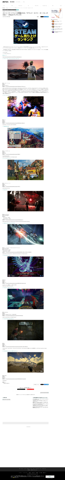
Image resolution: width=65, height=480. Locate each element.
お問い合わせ (33, 472)
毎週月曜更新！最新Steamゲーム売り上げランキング (9, 9)
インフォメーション (28, 5)
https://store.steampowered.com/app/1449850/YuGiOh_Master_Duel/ (16, 283)
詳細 (13, 477)
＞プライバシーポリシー (50, 478)
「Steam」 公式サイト (6, 383)
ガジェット (61, 5)
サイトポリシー (20, 472)
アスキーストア (20, 5)
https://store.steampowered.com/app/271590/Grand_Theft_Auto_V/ (15, 86)
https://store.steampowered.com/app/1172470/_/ (13, 186)
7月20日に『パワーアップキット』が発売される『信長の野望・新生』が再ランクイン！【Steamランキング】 (40, 402)
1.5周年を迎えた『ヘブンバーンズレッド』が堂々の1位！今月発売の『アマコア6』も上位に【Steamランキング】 (40, 405)
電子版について (44, 472)
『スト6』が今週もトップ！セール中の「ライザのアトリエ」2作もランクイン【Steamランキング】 (40, 399)
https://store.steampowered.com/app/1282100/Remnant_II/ (14, 219)
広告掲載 (37, 472)
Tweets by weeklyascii (28, 426)
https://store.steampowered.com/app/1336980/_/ (13, 154)
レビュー (45, 5)
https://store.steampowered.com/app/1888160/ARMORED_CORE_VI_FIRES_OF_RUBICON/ (18, 252)
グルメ (33, 468)
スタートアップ (4, 5)
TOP (36, 5)
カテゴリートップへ (44, 392)
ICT (12, 5)
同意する (50, 476)
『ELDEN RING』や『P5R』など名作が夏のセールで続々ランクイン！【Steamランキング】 (40, 400)
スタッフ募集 (40, 472)
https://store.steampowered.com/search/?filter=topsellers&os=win (12, 56)
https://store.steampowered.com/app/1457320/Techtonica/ (14, 315)
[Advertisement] (48, 2)
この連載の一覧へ (7, 399)
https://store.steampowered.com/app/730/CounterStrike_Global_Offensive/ (17, 346)
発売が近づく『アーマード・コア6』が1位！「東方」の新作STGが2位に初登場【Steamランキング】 (40, 407)
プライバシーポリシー (25, 472)
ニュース (53, 5)
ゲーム (31, 468)
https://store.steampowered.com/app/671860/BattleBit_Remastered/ (16, 378)
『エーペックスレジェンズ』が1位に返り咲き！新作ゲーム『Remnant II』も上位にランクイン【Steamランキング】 (40, 404)
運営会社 (30, 472)
